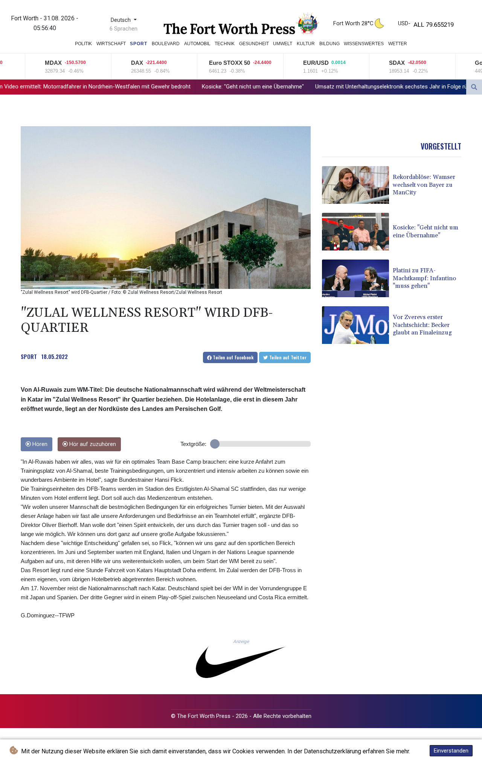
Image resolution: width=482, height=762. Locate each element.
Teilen (232, 357)
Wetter (397, 43)
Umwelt (282, 43)
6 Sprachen (123, 28)
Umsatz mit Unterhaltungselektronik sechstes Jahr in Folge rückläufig (323, 86)
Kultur (306, 43)
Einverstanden (451, 750)
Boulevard (166, 43)
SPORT (29, 356)
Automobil (197, 43)
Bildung (329, 43)
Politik (83, 43)
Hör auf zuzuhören (92, 444)
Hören (39, 444)
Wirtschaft (111, 43)
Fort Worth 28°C (353, 23)
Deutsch (121, 20)
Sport (138, 43)
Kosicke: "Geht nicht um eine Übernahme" (176, 86)
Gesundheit (254, 43)
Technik (225, 43)
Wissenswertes (364, 43)
